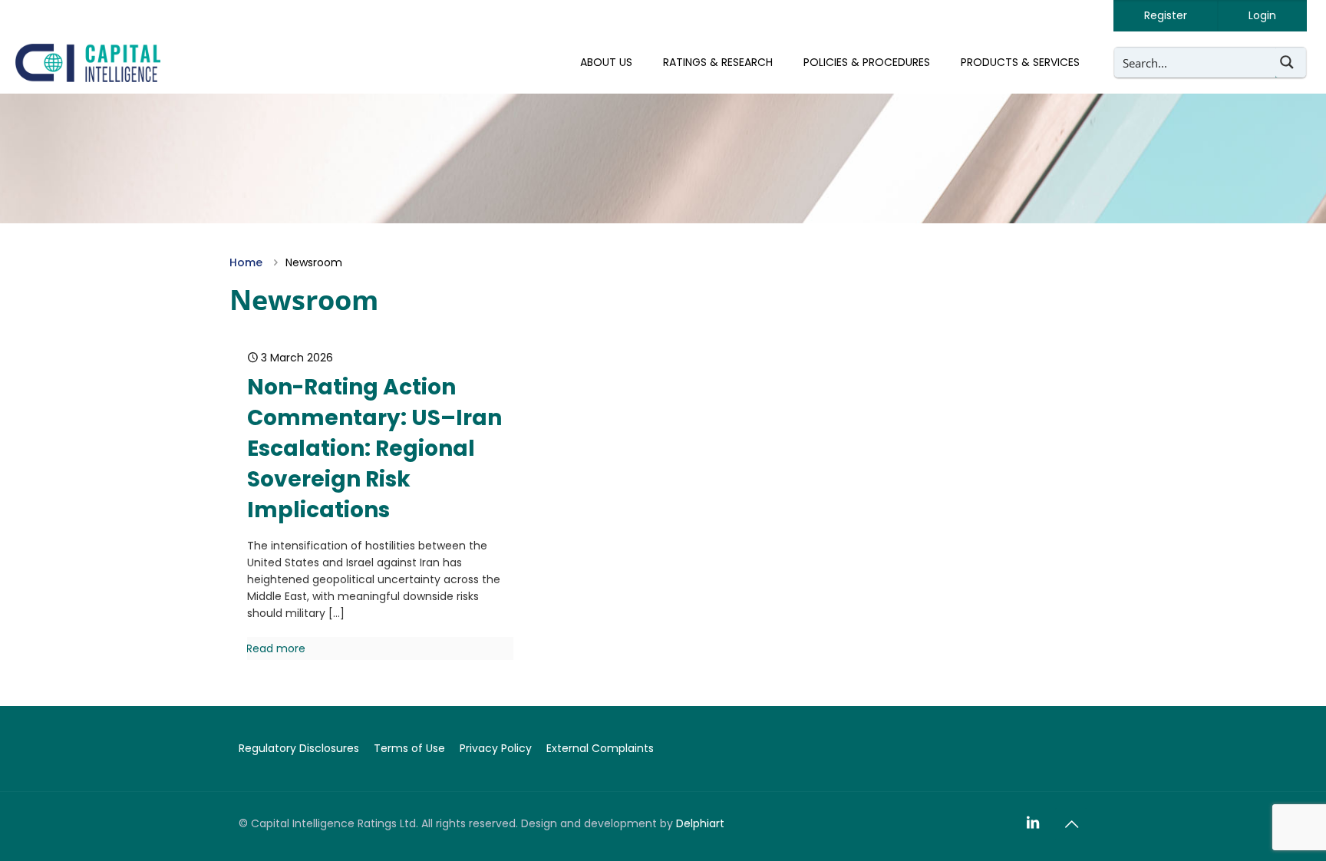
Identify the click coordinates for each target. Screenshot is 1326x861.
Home (245, 262)
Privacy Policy (496, 748)
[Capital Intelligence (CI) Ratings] (87, 62)
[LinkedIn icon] (1033, 823)
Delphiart (700, 823)
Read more (275, 648)
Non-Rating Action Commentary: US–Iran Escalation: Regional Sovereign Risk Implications (374, 448)
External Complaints (600, 748)
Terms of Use (409, 748)
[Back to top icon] (1071, 824)
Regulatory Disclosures (299, 748)
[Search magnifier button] (1290, 62)
